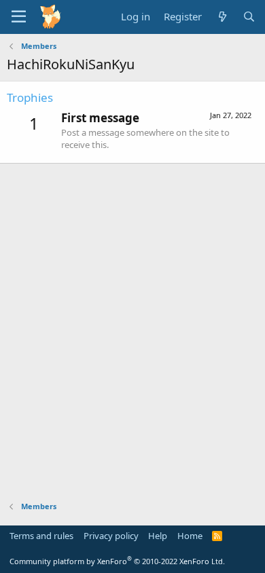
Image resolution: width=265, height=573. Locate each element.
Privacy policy (111, 536)
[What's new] (222, 16)
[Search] (249, 16)
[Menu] (19, 17)
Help (157, 536)
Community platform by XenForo (117, 561)
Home (189, 536)
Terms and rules (41, 536)
